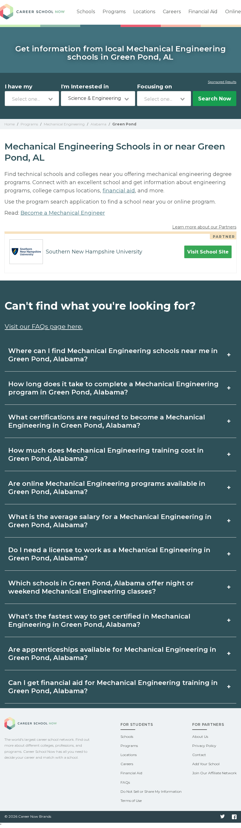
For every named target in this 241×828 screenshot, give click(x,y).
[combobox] (32, 98)
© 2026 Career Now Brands (27, 816)
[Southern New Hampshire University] (24, 251)
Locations (144, 11)
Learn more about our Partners (204, 227)
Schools (86, 11)
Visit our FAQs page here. (44, 326)
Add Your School (206, 764)
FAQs (125, 782)
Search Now (214, 98)
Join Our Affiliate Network (214, 773)
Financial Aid (202, 11)
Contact (199, 755)
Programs (114, 11)
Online (233, 11)
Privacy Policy (204, 745)
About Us (200, 736)
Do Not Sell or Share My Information (151, 791)
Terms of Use (131, 800)
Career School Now (32, 12)
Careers (172, 11)
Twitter (222, 816)
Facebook (234, 816)
